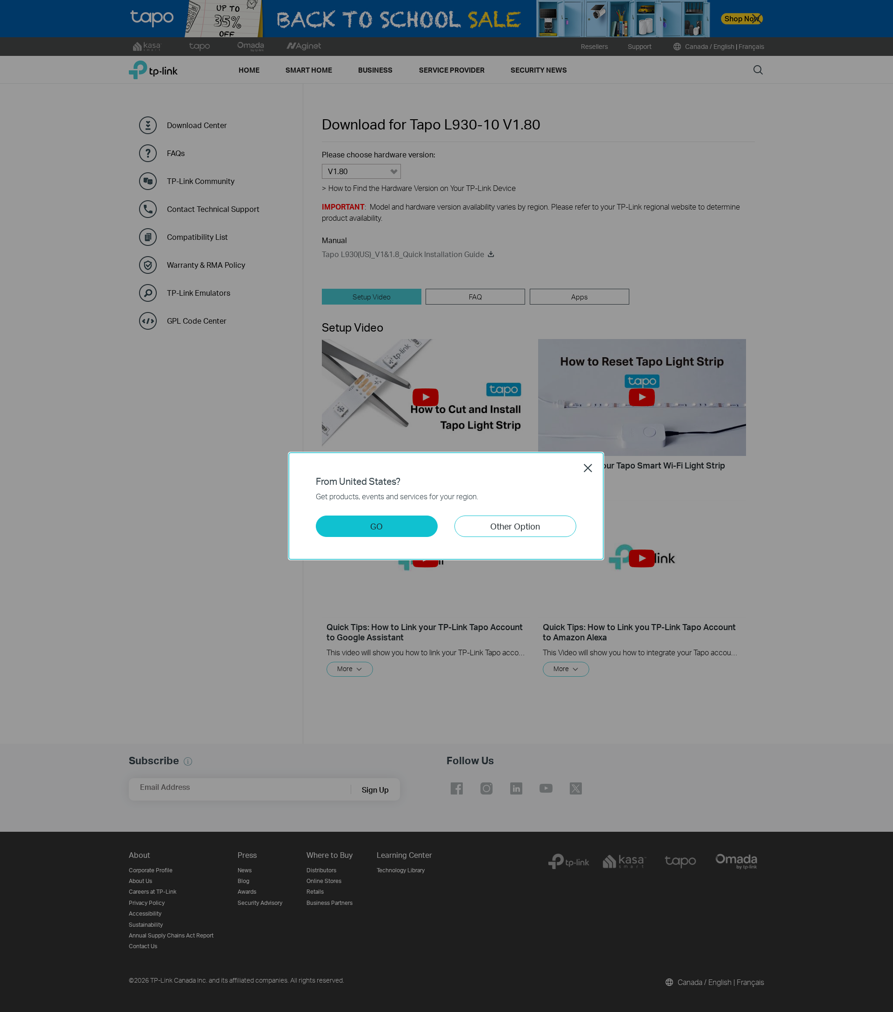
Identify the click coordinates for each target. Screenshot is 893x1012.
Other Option (515, 526)
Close (588, 468)
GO (376, 526)
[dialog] (446, 506)
